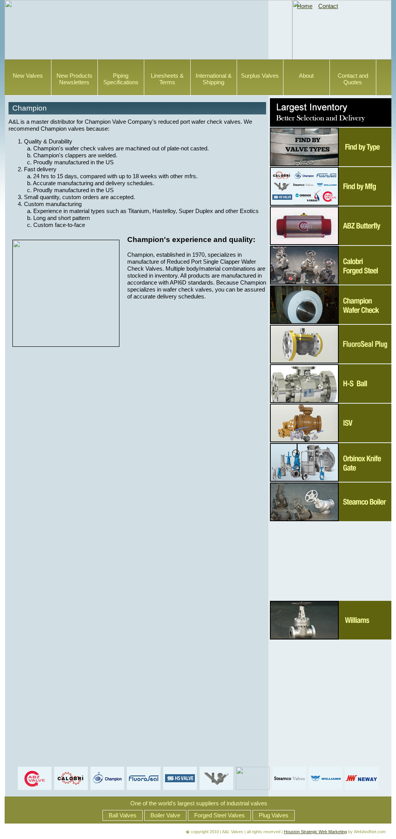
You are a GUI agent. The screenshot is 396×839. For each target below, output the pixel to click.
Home (304, 6)
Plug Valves (273, 815)
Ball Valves (123, 815)
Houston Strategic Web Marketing (315, 831)
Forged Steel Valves (219, 815)
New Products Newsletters (74, 79)
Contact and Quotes (353, 79)
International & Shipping (214, 79)
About (306, 76)
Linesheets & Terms (167, 79)
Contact (328, 6)
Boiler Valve (165, 815)
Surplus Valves (260, 76)
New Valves (28, 76)
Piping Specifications (120, 79)
